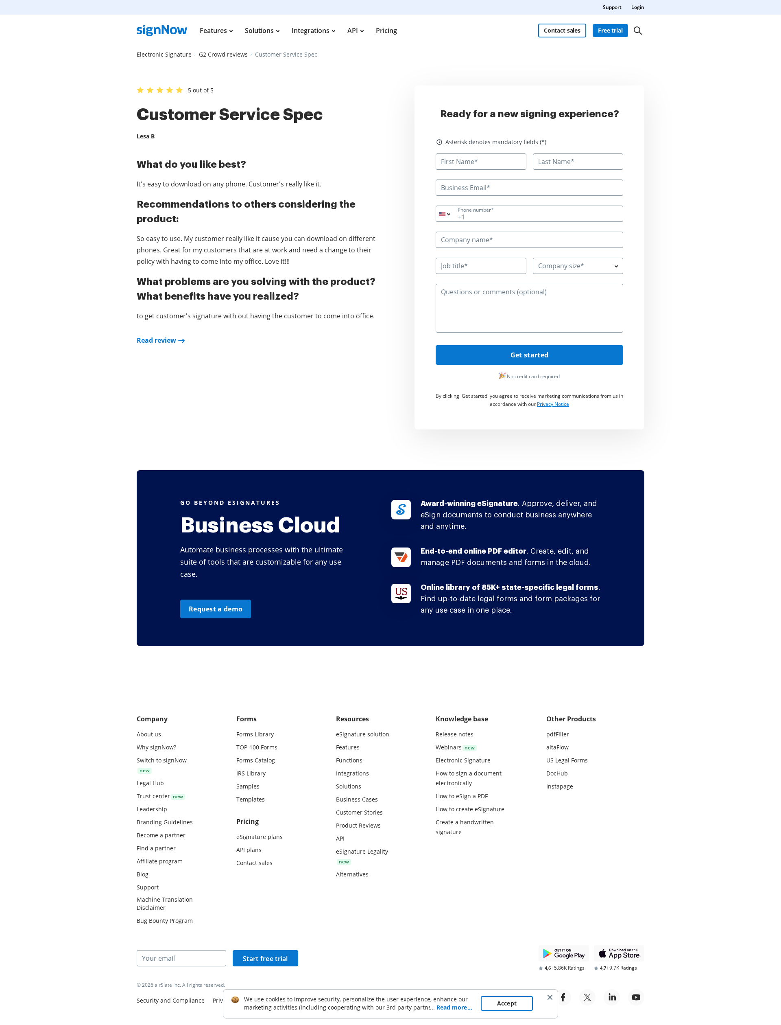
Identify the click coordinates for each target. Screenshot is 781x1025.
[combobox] (450, 213)
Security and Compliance (171, 1000)
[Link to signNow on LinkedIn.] (612, 997)
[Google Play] (564, 953)
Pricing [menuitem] (386, 30)
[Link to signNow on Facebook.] (563, 997)
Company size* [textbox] (561, 265)
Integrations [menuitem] (310, 30)
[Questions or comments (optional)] (529, 330)
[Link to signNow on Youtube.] (636, 997)
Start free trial (265, 958)
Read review (156, 340)
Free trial (610, 30)
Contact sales (562, 30)
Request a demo (215, 608)
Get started (529, 354)
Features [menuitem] (213, 30)
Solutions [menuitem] (259, 30)
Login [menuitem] (637, 7)
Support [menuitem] (612, 7)
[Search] (637, 30)
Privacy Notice (553, 404)
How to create (470, 809)
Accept (507, 1003)
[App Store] (619, 953)
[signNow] (162, 30)
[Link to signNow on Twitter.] (587, 997)
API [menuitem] (352, 30)
